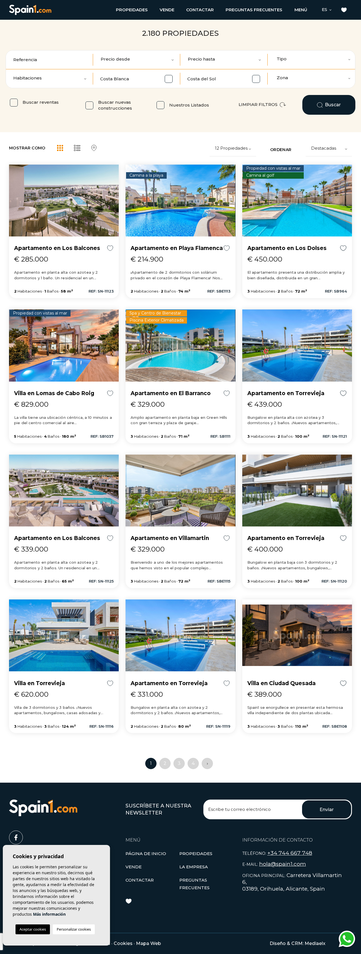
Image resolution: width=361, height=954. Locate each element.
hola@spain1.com (282, 864)
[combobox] (311, 59)
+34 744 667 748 (289, 853)
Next (113, 203)
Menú (300, 9)
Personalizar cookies (74, 929)
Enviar (327, 809)
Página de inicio (146, 853)
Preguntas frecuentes (254, 9)
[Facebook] (64, 835)
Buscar (332, 104)
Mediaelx (315, 943)
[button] (132, 9)
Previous (14, 203)
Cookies (123, 943)
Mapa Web (148, 943)
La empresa (193, 866)
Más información (49, 914)
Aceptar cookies (32, 929)
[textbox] (314, 59)
